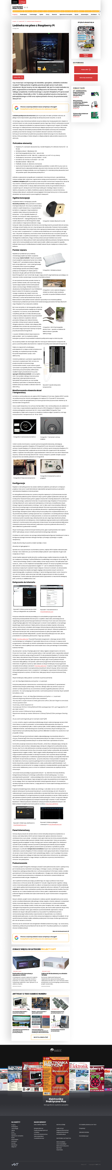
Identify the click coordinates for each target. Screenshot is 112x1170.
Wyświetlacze (28, 11)
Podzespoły (23, 14)
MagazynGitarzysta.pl (62, 1130)
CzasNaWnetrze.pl (39, 1138)
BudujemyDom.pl (38, 1128)
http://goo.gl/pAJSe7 (23, 639)
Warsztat (81, 11)
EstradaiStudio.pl (61, 1134)
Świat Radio (60, 1150)
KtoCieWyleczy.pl (83, 1136)
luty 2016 (86, 50)
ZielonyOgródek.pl (39, 1136)
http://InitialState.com (46, 612)
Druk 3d (35, 11)
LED (72, 11)
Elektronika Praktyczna (63, 1146)
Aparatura (68, 11)
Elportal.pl (59, 1148)
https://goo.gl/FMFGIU (52, 804)
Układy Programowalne (54, 11)
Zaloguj (23, 2)
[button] (11, 11)
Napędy (62, 11)
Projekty (15, 14)
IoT (23, 11)
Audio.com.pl (60, 1128)
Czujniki (76, 11)
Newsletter (14, 4)
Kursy (47, 14)
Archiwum (94, 14)
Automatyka (84, 14)
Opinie (41, 14)
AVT (97, 1164)
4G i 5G (45, 11)
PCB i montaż (88, 11)
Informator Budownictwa (40, 1134)
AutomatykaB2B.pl (61, 1144)
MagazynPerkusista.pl (62, 1132)
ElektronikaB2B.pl (61, 1142)
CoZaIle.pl (36, 1132)
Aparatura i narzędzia (66, 14)
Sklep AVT (20, 4)
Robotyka (40, 11)
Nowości (54, 14)
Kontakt (13, 1143)
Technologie (33, 14)
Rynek (76, 14)
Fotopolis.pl (82, 1128)
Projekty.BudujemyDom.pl (41, 1130)
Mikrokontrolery (17, 11)
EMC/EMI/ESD (95, 11)
